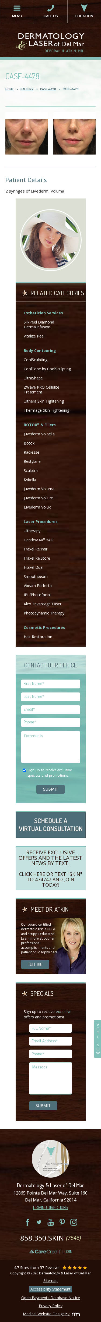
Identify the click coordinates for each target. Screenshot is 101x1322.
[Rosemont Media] (74, 1313)
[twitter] (39, 1222)
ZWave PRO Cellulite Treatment (41, 390)
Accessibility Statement (50, 1289)
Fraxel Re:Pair (35, 549)
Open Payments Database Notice (50, 1297)
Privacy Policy (50, 1305)
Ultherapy (32, 530)
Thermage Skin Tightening (46, 410)
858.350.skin (50, 1237)
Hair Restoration (38, 636)
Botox (29, 443)
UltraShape (33, 378)
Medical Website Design (44, 1313)
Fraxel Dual (33, 567)
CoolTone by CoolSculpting (47, 368)
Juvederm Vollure (38, 497)
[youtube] (50, 1222)
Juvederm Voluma (39, 488)
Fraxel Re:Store (37, 558)
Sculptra (31, 470)
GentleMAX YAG (38, 539)
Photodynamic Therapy (44, 613)
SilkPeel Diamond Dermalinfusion (39, 324)
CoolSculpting (35, 359)
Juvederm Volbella (39, 433)
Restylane (32, 461)
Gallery (26, 89)
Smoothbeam (36, 576)
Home (9, 89)
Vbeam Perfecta (38, 585)
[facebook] (27, 1222)
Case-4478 (48, 89)
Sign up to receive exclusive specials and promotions (49, 772)
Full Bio (35, 964)
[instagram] (73, 1222)
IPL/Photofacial (37, 594)
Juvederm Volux (37, 507)
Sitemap (50, 1280)
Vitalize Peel (34, 336)
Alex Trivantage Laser (42, 603)
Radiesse (31, 452)
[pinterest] (62, 1222)
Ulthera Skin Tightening (44, 401)
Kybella (30, 479)
